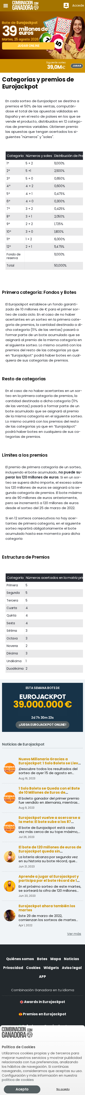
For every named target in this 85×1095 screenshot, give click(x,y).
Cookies (33, 967)
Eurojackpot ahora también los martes (47, 908)
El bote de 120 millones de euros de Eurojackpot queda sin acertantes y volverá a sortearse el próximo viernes (50, 853)
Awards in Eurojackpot (44, 1001)
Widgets (51, 967)
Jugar (77, 65)
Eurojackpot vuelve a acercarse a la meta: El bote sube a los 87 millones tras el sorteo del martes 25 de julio (49, 823)
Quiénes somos (20, 958)
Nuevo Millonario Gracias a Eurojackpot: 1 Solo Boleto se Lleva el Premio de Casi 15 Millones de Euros (49, 765)
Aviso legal (72, 967)
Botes (42, 958)
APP (42, 976)
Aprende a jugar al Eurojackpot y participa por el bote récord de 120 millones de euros (50, 880)
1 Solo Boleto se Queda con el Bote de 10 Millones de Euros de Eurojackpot (49, 792)
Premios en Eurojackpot (44, 1014)
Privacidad (13, 967)
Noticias (71, 958)
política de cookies (18, 1079)
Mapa (55, 958)
